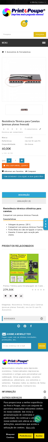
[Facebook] (31, 326)
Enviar (42, 346)
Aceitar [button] (39, 436)
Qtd (3, 160)
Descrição (24, 194)
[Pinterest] (25, 326)
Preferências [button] (25, 436)
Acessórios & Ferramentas (19, 52)
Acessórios (7, 310)
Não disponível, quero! (16, 165)
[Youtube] (18, 326)
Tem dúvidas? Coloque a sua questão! (23, 176)
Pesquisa (40, 34)
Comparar (32, 171)
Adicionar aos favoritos (13, 171)
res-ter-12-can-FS (33, 307)
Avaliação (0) (24, 201)
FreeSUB (29, 137)
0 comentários (31, 129)
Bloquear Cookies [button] (10, 435)
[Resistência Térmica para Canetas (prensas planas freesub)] (24, 79)
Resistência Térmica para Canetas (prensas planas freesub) (22, 306)
